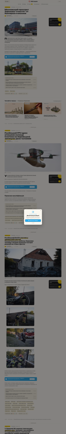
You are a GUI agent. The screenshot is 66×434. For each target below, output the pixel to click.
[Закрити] (40, 210)
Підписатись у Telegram (33, 220)
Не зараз (33, 222)
